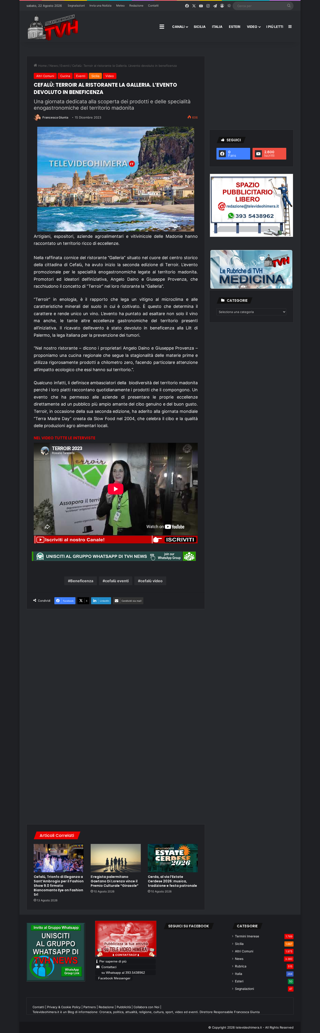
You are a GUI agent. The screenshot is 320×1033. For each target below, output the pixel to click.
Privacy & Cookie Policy (64, 1007)
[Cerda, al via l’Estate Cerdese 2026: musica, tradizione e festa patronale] (173, 858)
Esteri (239, 981)
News (53, 65)
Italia (238, 974)
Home (42, 65)
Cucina (65, 76)
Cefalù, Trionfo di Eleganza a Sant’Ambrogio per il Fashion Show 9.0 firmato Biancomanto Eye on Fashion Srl (59, 885)
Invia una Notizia (100, 5)
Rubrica (240, 966)
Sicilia (95, 76)
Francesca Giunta (55, 117)
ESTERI (234, 27)
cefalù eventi (117, 580)
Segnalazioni (76, 5)
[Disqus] (115, 752)
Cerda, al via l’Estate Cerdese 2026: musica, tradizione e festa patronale (172, 881)
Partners (89, 1007)
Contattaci (108, 967)
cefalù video (151, 580)
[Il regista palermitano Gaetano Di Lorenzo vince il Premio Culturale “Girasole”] (116, 858)
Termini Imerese (247, 936)
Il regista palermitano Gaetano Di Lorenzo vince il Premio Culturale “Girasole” (114, 881)
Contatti (153, 5)
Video (109, 76)
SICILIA (199, 27)
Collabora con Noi (146, 1007)
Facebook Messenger (114, 978)
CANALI (178, 27)
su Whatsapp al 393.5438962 (123, 972)
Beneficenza (81, 580)
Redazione (136, 5)
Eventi (65, 65)
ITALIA (217, 27)
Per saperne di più (112, 961)
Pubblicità (124, 1007)
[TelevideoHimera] (52, 27)
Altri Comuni (45, 76)
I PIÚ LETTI (274, 27)
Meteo (120, 5)
